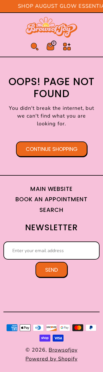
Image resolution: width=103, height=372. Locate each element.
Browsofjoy (63, 349)
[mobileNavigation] (67, 47)
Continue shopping (52, 149)
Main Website (51, 189)
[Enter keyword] (35, 47)
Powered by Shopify (51, 358)
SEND (51, 269)
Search (51, 210)
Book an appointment (51, 199)
